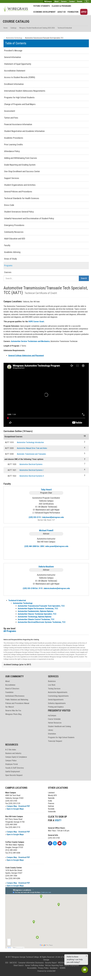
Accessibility (32, 968)
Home (6, 28)
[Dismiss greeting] (86, 956)
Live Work (51, 685)
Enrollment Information (14, 84)
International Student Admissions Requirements (24, 91)
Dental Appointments (56, 699)
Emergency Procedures (14, 225)
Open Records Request (14, 775)
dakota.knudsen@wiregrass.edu (57, 588)
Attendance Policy (12, 151)
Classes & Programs (61, 6)
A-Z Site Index (10, 749)
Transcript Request (55, 741)
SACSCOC (13, 963)
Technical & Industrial (65, 28)
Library (50, 730)
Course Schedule (54, 719)
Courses (7, 272)
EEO (6, 963)
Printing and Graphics (56, 707)
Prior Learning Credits (13, 144)
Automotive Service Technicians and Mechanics (30, 341)
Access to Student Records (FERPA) (19, 77)
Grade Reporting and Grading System (19, 165)
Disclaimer (54, 968)
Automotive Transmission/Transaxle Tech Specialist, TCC (41, 606)
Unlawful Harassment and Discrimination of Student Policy (29, 218)
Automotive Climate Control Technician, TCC (36, 619)
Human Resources (54, 723)
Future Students (41, 6)
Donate (79, 1)
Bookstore (52, 681)
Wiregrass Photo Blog (13, 714)
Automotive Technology (14, 38)
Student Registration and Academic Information (24, 131)
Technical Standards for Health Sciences (21, 198)
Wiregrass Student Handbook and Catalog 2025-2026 (37, 28)
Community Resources (13, 232)
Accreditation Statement (14, 70)
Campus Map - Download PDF (18, 806)
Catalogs (13, 28)
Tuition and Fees (11, 117)
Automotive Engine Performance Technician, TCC (38, 608)
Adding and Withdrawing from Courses (20, 158)
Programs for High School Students (19, 97)
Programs (8, 265)
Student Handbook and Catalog (59, 726)
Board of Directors (12, 688)
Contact (72, 1)
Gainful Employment (12, 771)
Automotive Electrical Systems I (31, 470)
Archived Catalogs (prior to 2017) (17, 664)
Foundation (73, 12)
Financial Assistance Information (18, 124)
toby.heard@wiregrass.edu (53, 517)
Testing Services (54, 688)
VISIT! (58, 820)
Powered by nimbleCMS (46, 971)
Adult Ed (61, 12)
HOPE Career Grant (36, 321)
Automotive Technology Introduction (30, 442)
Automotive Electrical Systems (31, 464)
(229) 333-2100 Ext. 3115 (32, 588)
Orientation (52, 734)
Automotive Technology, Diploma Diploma (34, 617)
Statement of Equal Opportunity (17, 64)
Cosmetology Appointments (58, 696)
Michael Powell (46, 530)
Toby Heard (46, 489)
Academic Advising (12, 252)
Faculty (7, 245)
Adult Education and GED (14, 238)
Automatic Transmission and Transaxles (31, 454)
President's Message (13, 50)
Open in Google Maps (15, 809)
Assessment (9, 111)
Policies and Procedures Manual (17, 703)
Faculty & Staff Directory (14, 768)
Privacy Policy (43, 968)
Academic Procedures (13, 138)
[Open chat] (84, 969)
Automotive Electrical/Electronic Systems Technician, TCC (42, 622)
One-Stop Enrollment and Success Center (22, 171)
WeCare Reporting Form (54, 965)
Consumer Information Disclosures (31, 963)
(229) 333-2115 (35, 517)
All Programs (10, 631)
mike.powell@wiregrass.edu (56, 546)
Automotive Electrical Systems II (32, 476)
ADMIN (62, 968)
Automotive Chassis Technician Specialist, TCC (37, 614)
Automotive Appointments (57, 692)
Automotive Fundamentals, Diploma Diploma (35, 611)
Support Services (11, 178)
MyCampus (48, 1)
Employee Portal (11, 764)
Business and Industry (13, 753)
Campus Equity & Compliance (16, 757)
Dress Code (9, 205)
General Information (12, 57)
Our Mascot (9, 707)
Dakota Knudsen (46, 566)
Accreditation (10, 685)
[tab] (46, 664)
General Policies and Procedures (18, 191)
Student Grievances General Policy (19, 211)
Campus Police (10, 760)
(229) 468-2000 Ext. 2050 (34, 546)
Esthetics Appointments (57, 703)
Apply (83, 12)
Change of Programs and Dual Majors (20, 104)
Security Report (51, 963)
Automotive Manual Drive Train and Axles (32, 448)
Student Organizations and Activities (20, 185)
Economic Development (44, 12)
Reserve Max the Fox (13, 710)
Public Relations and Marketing (16, 699)
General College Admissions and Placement (26, 355)
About (56, 1)
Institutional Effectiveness (14, 696)
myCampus (52, 715)
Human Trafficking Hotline (34, 965)
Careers (64, 1)
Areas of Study (10, 258)
